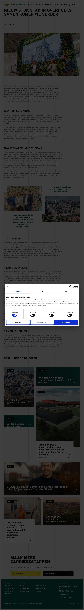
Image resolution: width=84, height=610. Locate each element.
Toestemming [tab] (17, 291)
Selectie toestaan (42, 322)
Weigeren (18, 322)
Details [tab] (42, 291)
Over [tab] (66, 291)
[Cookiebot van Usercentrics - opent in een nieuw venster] (70, 286)
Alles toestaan (66, 322)
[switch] (32, 315)
